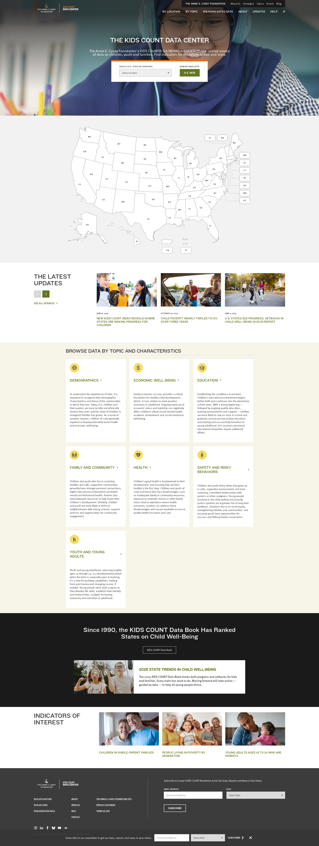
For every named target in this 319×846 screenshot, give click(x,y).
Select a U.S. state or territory (136, 66)
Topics (260, 3)
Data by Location (43, 799)
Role (228, 789)
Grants (270, 3)
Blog (278, 3)
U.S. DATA (189, 73)
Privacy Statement (106, 805)
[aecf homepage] (46, 8)
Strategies (248, 3)
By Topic (192, 11)
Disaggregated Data (218, 11)
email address (171, 789)
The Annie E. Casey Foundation (205, 3)
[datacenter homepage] (70, 8)
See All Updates (44, 303)
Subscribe (175, 808)
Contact (75, 817)
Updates (259, 11)
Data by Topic (41, 805)
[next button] (46, 294)
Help (273, 11)
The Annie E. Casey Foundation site (114, 799)
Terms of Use (103, 811)
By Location (171, 11)
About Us (235, 3)
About (242, 11)
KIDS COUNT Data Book (159, 650)
